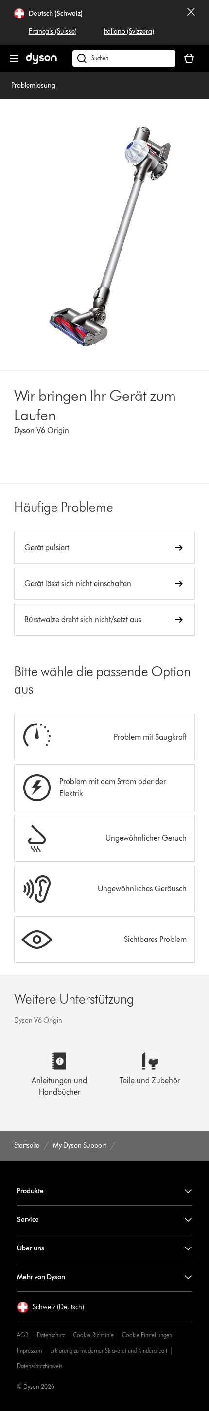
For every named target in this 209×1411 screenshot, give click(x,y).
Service (28, 1219)
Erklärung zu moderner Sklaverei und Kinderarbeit (108, 1350)
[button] (50, 1307)
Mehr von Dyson (41, 1277)
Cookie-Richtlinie (93, 1335)
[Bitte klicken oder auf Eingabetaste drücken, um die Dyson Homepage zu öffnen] (41, 62)
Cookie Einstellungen (147, 1335)
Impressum (29, 1350)
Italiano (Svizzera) (129, 31)
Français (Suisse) (53, 31)
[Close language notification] (191, 22)
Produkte (30, 1191)
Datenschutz (51, 1335)
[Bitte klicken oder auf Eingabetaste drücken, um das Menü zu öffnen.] (14, 58)
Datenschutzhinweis (39, 1366)
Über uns (30, 1248)
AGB (23, 1335)
